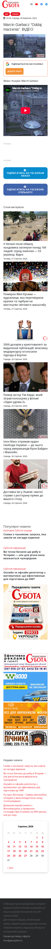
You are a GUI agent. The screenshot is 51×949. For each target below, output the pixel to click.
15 (37, 846)
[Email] (31, 4)
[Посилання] (10, 4)
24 (8, 855)
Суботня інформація (14, 547)
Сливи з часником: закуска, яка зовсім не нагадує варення (24, 536)
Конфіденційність (13, 940)
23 (42, 851)
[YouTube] (36, 4)
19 (20, 851)
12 (20, 846)
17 (8, 851)
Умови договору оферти (16, 936)
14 (31, 846)
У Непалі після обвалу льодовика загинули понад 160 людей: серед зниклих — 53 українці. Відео (24, 249)
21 (31, 851)
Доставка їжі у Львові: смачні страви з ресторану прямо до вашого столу (23, 495)
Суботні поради (23, 530)
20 (25, 851)
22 (37, 851)
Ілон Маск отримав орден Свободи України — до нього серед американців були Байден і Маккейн (25, 447)
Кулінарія (8, 530)
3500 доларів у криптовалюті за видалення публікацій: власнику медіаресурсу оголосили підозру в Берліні (25, 350)
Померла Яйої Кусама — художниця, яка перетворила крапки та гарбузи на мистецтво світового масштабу (24, 299)
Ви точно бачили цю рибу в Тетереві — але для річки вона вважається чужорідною (24, 555)
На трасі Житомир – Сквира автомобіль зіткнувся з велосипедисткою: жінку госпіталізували (25, 798)
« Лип (10, 867)
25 (14, 855)
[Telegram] (46, 4)
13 (25, 846)
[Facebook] (41, 4)
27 (25, 855)
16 (42, 846)
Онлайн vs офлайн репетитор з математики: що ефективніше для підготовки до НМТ (24, 576)
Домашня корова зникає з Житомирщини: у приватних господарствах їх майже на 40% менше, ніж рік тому (25, 810)
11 (14, 846)
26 (20, 855)
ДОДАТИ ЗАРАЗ (15, 71)
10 (8, 846)
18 (14, 851)
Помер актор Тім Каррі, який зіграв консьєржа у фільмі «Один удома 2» (22, 398)
